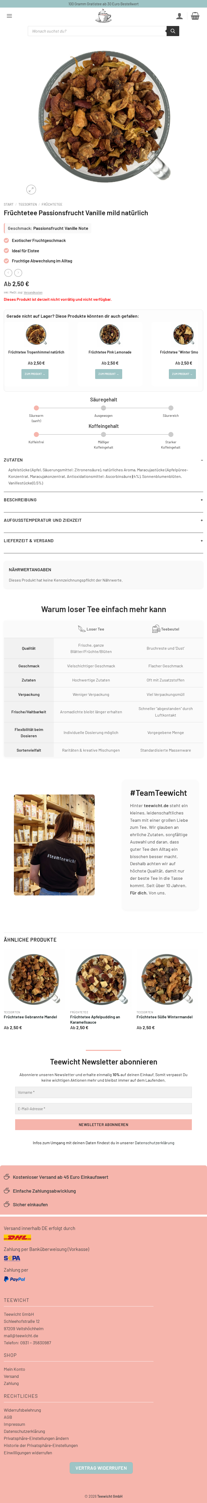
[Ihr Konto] (179, 16)
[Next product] (8, 273)
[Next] (198, 991)
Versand (11, 1376)
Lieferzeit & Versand (29, 540)
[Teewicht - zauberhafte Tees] (103, 16)
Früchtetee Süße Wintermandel (165, 1016)
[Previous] (4, 991)
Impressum (14, 1424)
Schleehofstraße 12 (22, 1321)
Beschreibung (20, 499)
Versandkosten (33, 292)
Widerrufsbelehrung (22, 1410)
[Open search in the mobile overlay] (103, 31)
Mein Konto (14, 1369)
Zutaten (13, 459)
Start (9, 204)
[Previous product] (18, 273)
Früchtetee (52, 204)
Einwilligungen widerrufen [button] (28, 1452)
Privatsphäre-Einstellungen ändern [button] (36, 1438)
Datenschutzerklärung (154, 1142)
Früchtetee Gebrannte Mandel (30, 1016)
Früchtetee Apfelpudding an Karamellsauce (95, 1019)
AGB (8, 1417)
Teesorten (27, 204)
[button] (9, 16)
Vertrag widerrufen (101, 1468)
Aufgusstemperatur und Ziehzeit (43, 520)
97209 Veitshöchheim (24, 1328)
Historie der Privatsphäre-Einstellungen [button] (41, 1445)
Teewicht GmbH (19, 1314)
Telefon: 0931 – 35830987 (27, 1342)
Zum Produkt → (35, 373)
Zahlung (11, 1383)
